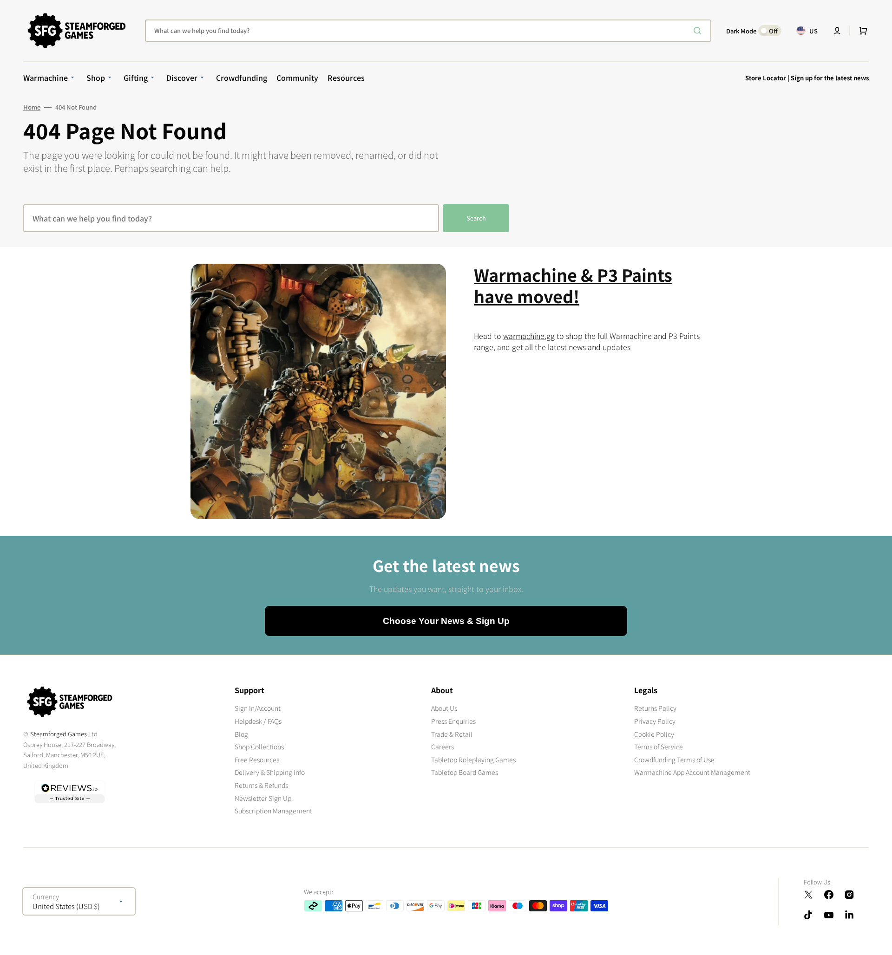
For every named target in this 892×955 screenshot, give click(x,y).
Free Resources (257, 759)
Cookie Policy (654, 734)
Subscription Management (273, 810)
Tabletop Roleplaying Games (473, 759)
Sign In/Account (258, 708)
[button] (837, 30)
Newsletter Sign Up (263, 798)
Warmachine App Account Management (692, 772)
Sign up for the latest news (830, 77)
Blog (241, 734)
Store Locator (765, 77)
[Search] (699, 30)
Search (476, 218)
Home (31, 107)
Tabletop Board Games (464, 772)
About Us (444, 708)
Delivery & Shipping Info (270, 772)
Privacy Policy (655, 721)
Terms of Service (658, 746)
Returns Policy (655, 708)
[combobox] (428, 30)
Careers (442, 746)
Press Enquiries (453, 721)
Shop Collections (259, 746)
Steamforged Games (58, 733)
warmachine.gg (529, 335)
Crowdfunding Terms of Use (674, 759)
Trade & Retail (451, 734)
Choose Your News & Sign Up (446, 621)
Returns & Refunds (261, 785)
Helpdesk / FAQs (258, 721)
